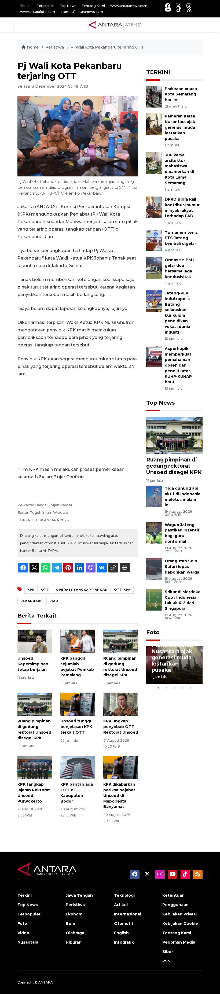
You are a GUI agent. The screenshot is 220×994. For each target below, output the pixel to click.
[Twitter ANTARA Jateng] (178, 5)
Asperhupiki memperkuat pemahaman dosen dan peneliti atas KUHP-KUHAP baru (178, 365)
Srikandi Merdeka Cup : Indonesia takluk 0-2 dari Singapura (182, 600)
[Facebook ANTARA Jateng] (167, 5)
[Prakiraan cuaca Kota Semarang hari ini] (154, 96)
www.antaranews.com (128, 6)
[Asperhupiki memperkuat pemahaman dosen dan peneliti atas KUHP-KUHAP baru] (154, 356)
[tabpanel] (174, 665)
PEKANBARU (31, 601)
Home (33, 47)
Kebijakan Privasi (179, 914)
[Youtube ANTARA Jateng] (168, 9)
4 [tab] (182, 687)
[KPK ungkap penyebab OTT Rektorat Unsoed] (120, 703)
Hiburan (74, 942)
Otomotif (123, 923)
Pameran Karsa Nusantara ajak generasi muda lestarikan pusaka (180, 127)
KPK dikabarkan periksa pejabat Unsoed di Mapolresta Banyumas (119, 795)
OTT (45, 590)
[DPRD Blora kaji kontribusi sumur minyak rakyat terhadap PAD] (154, 206)
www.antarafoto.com (37, 12)
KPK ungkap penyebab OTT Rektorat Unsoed (120, 727)
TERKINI (158, 72)
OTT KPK (122, 590)
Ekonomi (74, 914)
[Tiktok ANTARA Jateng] (179, 9)
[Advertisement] (77, 421)
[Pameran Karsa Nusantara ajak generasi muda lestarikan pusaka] (154, 124)
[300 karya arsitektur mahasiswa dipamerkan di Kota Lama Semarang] (154, 162)
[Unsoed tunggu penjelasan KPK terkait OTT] (77, 703)
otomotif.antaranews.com (81, 12)
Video (23, 932)
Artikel (121, 904)
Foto (153, 632)
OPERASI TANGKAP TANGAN (82, 590)
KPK (31, 590)
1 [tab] (158, 687)
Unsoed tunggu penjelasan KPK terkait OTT (76, 727)
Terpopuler (46, 6)
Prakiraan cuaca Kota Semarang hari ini (181, 94)
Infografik (124, 942)
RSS (166, 961)
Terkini (25, 6)
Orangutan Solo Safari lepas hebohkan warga (182, 567)
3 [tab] (174, 687)
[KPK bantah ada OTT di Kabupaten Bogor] (77, 767)
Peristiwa (55, 47)
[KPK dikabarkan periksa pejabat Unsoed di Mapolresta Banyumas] (120, 767)
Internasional (127, 914)
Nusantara (27, 942)
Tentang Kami (93, 6)
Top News (68, 6)
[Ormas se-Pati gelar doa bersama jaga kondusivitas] (154, 267)
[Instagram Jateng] (188, 5)
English (121, 932)
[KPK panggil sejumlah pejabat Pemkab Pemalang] (77, 641)
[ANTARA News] (115, 25)
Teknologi (124, 895)
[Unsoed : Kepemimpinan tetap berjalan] (34, 641)
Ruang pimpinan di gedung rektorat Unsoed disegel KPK (174, 465)
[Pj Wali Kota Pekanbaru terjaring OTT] (174, 435)
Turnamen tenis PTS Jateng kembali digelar (181, 238)
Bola (70, 923)
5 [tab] (190, 687)
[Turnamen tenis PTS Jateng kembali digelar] (154, 240)
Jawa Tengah (79, 895)
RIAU (53, 601)
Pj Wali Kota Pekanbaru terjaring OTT (107, 47)
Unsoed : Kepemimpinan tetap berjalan (32, 664)
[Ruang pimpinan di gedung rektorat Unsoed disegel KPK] (120, 641)
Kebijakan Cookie (180, 923)
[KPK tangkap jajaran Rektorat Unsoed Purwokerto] (34, 767)
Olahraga (75, 932)
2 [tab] (166, 687)
